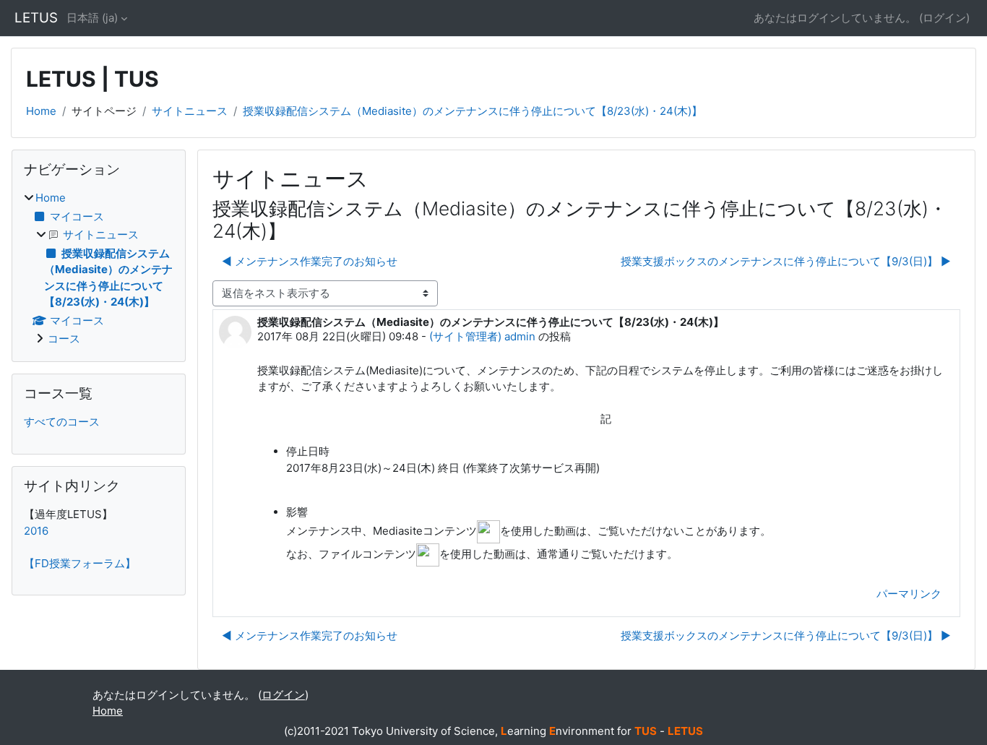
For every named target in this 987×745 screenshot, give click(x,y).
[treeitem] (98, 269)
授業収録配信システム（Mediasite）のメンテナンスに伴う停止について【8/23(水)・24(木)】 (472, 111)
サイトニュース (190, 111)
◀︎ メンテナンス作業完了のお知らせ (309, 261)
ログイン (944, 18)
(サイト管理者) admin (482, 336)
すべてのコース (62, 422)
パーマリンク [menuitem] (908, 593)
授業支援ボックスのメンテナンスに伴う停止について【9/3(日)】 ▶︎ (786, 261)
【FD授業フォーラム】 (80, 563)
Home (41, 111)
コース (64, 338)
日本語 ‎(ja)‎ (92, 18)
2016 (36, 531)
